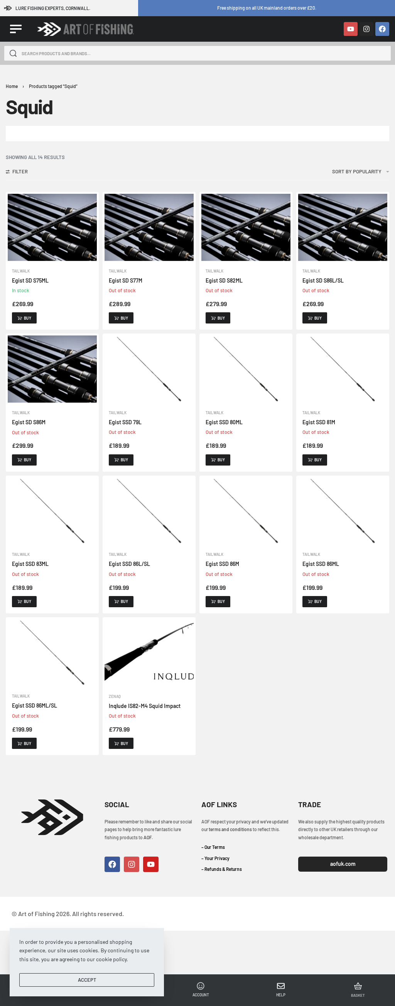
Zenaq (115, 696)
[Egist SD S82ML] (245, 227)
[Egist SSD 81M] (342, 368)
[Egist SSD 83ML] (52, 511)
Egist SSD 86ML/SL (34, 705)
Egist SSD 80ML (224, 422)
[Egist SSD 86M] (245, 511)
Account (200, 994)
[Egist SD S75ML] (52, 227)
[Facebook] (382, 29)
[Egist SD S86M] (52, 369)
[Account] (200, 986)
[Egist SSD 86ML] (342, 511)
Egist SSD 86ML (320, 564)
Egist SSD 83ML (30, 564)
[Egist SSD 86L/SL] (149, 511)
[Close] (388, 54)
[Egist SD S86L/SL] (342, 227)
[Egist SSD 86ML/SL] (52, 652)
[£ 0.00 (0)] (358, 986)
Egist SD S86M (29, 422)
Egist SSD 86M (222, 564)
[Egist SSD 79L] (149, 368)
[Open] (16, 29)
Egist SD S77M (125, 280)
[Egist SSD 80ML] (245, 368)
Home (12, 86)
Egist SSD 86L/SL (129, 564)
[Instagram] (366, 29)
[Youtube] (351, 29)
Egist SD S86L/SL (323, 280)
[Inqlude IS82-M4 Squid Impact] (149, 652)
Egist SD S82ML (224, 280)
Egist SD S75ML (30, 280)
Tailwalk (21, 271)
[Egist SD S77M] (149, 227)
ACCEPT (87, 980)
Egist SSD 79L (125, 422)
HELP (280, 994)
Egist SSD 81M (318, 422)
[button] (24, 317)
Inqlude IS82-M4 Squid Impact (145, 706)
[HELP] (281, 986)
